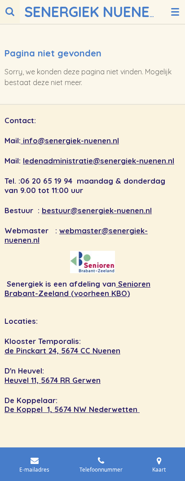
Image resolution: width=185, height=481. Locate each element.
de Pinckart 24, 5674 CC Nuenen (62, 350)
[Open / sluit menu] (175, 11)
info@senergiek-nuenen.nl (70, 140)
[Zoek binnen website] (10, 11)
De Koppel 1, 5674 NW (46, 409)
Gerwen (86, 380)
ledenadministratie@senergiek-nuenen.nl (98, 160)
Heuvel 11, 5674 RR (38, 380)
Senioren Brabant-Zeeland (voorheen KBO (77, 288)
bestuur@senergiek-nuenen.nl (97, 210)
